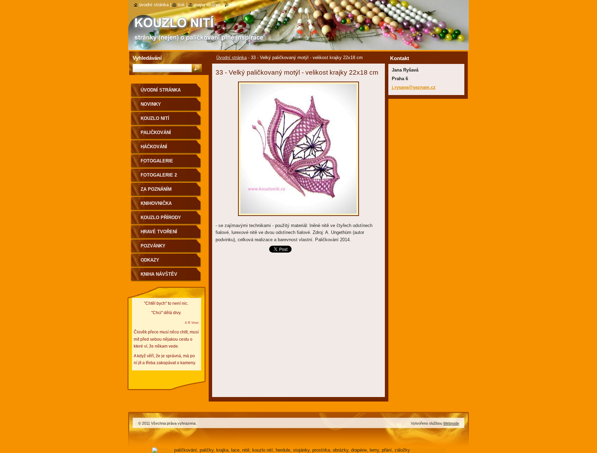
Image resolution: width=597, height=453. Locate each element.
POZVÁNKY (153, 245)
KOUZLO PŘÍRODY (161, 217)
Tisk (181, 4)
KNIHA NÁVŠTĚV (159, 274)
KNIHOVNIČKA (156, 203)
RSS (233, 4)
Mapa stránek (207, 4)
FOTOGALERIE (157, 160)
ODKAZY (150, 260)
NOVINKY (151, 104)
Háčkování (154, 146)
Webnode (451, 423)
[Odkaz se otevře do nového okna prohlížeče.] (298, 217)
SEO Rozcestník (428, 450)
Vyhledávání (147, 58)
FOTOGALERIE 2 (159, 175)
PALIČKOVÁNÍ (156, 132)
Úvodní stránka (231, 57)
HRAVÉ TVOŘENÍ (159, 231)
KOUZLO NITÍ (155, 118)
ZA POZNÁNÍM (156, 189)
